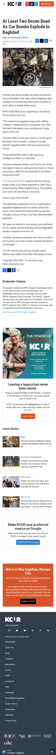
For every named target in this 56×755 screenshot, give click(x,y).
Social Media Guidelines (14, 698)
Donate (47, 4)
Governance (10, 709)
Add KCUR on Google (28, 542)
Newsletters (10, 664)
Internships (9, 693)
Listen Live (9, 648)
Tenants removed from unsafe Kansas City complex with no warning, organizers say (34, 464)
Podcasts (9, 659)
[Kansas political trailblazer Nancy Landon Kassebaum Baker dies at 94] (11, 441)
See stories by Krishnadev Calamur (20, 312)
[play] (4, 751)
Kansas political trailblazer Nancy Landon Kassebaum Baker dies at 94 (36, 444)
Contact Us (9, 681)
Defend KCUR (28, 601)
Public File (9, 715)
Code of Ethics (11, 704)
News (23, 437)
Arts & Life (25, 477)
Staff (7, 676)
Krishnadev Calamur (20, 37)
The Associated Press (14, 181)
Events (8, 670)
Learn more (28, 416)
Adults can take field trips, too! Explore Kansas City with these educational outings (35, 484)
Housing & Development (31, 457)
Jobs (7, 687)
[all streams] (52, 751)
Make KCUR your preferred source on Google (28, 527)
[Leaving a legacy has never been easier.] (28, 353)
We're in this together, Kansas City (28, 571)
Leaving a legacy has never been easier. (28, 386)
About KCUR (10, 642)
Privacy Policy (10, 721)
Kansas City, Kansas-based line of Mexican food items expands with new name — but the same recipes (36, 504)
